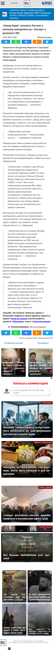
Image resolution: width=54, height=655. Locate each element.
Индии (13, 13)
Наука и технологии (43, 443)
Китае (20, 13)
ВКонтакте (18, 321)
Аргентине (46, 13)
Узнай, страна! (45, 487)
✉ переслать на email (13, 343)
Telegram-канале (19, 319)
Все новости (43, 343)
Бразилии (28, 13)
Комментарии (45, 37)
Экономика (47, 403)
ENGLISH (14, 3)
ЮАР (36, 13)
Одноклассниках (41, 321)
